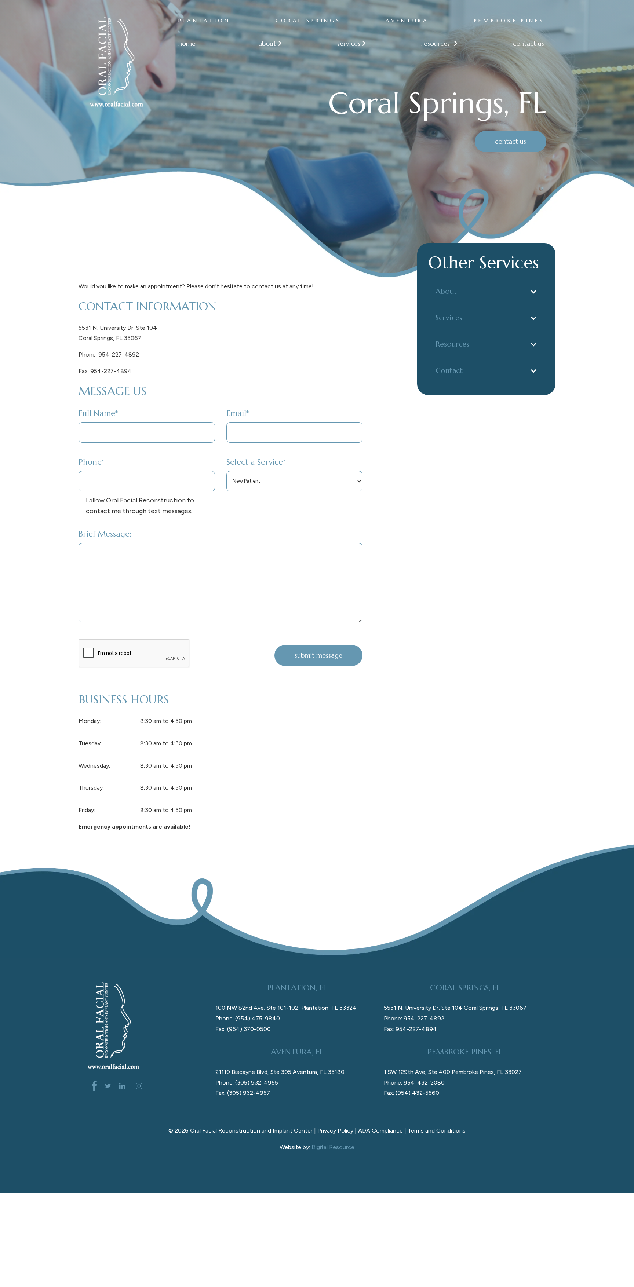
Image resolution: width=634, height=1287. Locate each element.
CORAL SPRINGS (308, 20)
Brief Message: (105, 534)
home (187, 43)
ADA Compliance (380, 1130)
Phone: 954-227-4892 (109, 354)
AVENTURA (407, 20)
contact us (528, 43)
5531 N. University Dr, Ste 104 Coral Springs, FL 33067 (455, 1007)
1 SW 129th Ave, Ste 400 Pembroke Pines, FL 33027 (453, 1071)
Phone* (91, 462)
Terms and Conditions (437, 1130)
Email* (237, 413)
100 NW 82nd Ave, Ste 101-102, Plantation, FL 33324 (286, 1007)
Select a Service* (255, 462)
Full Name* (98, 413)
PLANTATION (204, 20)
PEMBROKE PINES (509, 20)
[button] (266, 43)
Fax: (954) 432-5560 (411, 1092)
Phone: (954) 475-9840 (247, 1018)
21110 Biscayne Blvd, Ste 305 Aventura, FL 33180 (280, 1071)
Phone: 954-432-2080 (414, 1082)
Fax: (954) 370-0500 (243, 1028)
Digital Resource (332, 1147)
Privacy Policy (335, 1130)
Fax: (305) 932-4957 (242, 1092)
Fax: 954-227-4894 (105, 371)
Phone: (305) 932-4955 (246, 1082)
